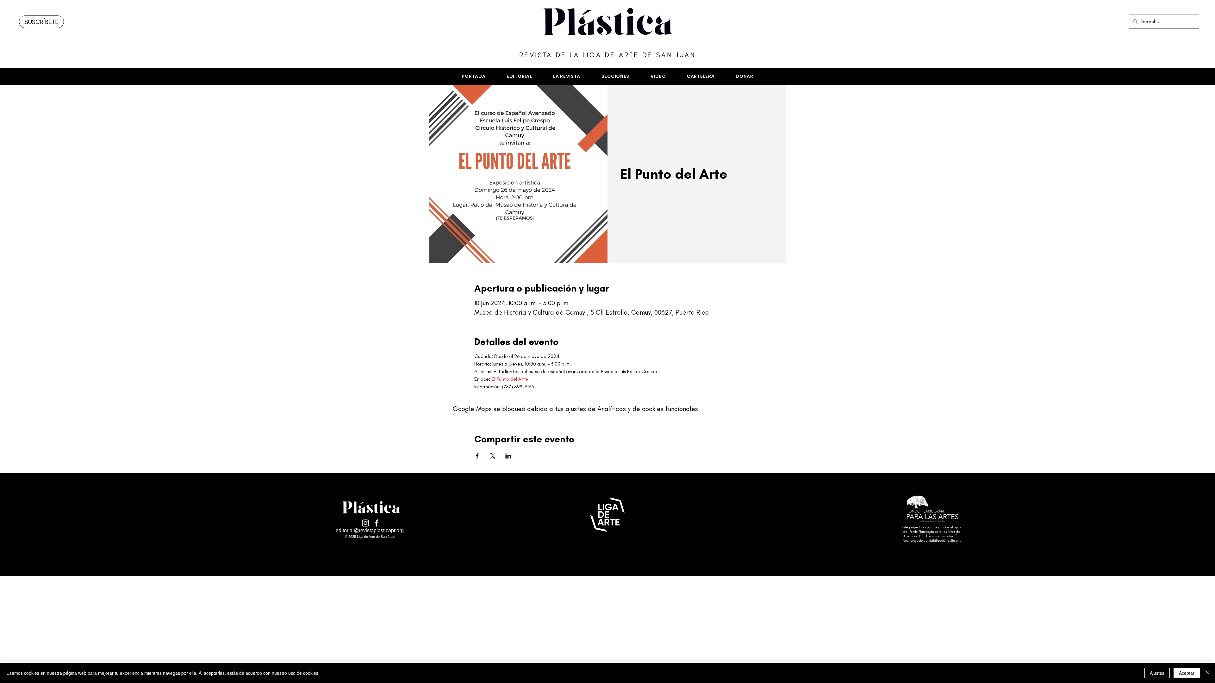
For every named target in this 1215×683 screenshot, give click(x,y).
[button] (615, 76)
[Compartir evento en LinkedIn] (508, 455)
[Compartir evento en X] (493, 455)
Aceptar (1186, 673)
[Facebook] (376, 523)
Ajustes (1157, 673)
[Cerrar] (1207, 673)
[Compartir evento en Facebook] (477, 455)
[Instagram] (365, 523)
